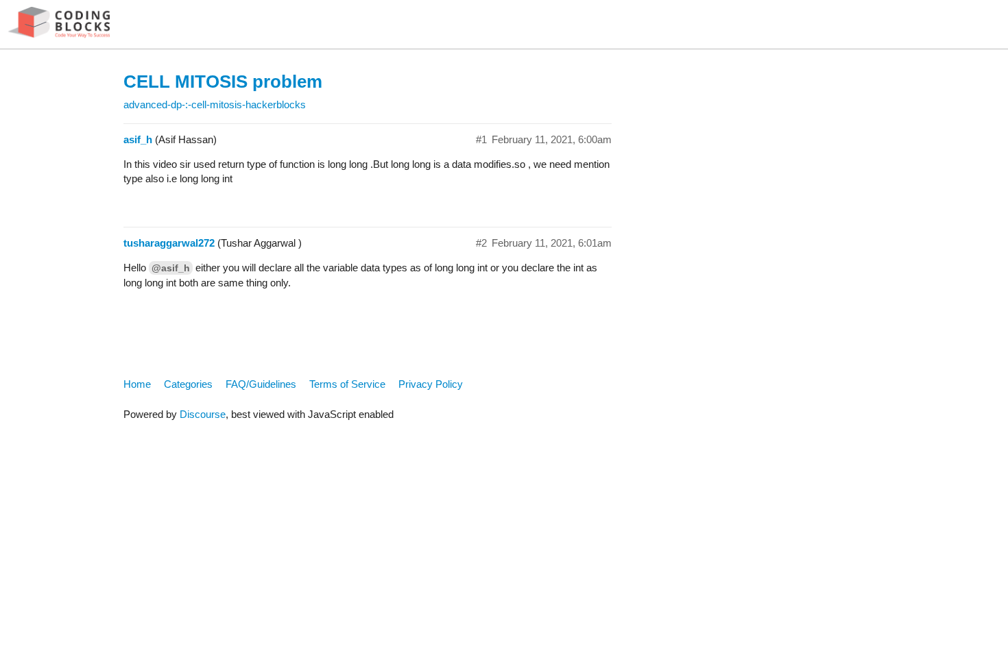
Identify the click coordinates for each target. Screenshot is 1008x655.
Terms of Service (347, 384)
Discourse (203, 414)
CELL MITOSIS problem (222, 81)
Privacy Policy (430, 384)
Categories (188, 384)
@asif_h (171, 267)
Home (137, 384)
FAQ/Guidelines (261, 384)
